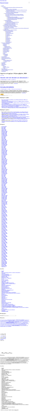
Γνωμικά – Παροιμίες (5, 280)
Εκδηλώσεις (3, 284)
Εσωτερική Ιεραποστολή (5, 290)
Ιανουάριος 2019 (4, 196)
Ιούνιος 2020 (3, 185)
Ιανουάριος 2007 (4, 242)
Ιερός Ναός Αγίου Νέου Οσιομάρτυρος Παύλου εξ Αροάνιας (11, 293)
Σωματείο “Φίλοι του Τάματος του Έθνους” (8, 402)
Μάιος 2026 (3, 128)
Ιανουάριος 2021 (4, 179)
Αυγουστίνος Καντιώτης (5, 275)
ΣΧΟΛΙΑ (5, 325)
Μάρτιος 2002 (4, 257)
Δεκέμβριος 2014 (4, 215)
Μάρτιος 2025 (4, 139)
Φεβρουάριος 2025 (4, 140)
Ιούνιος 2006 (3, 243)
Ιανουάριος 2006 (4, 246)
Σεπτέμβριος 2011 (4, 227)
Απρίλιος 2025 (4, 139)
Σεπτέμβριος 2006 (4, 242)
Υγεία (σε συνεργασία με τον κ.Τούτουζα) (8, 309)
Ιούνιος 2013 (3, 220)
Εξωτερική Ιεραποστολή (5, 287)
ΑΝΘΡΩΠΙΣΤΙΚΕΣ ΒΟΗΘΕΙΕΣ (20, 319)
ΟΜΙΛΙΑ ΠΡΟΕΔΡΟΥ (2, 324)
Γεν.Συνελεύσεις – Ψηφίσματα (6, 278)
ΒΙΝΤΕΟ (1, 358)
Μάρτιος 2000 (4, 265)
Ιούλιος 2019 (4, 193)
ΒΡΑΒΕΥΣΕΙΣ (6, 358)
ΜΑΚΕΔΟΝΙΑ (19, 323)
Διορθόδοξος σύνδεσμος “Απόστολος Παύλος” (9, 283)
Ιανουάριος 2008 (4, 238)
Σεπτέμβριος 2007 (4, 239)
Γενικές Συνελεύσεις (5, 279)
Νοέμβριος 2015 (4, 211)
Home (2, 271)
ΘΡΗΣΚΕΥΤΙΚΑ (25, 322)
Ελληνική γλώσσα (4, 286)
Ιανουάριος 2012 (4, 225)
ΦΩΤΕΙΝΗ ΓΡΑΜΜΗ (5, 311)
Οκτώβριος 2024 (4, 143)
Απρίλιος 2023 (4, 158)
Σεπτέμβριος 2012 (4, 223)
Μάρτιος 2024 (4, 149)
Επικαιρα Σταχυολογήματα (16, 89)
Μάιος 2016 (3, 208)
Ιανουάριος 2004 (4, 252)
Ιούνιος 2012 (3, 223)
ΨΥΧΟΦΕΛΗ (6, 326)
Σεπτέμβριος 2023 (4, 154)
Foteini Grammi (4, 79)
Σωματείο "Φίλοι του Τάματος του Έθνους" (8, 305)
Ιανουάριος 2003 (4, 255)
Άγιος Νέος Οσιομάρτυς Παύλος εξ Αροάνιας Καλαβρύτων (11, 272)
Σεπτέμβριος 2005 (4, 246)
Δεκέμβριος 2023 (4, 151)
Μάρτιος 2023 (4, 158)
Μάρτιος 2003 (4, 254)
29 (1, 339)
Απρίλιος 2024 (4, 148)
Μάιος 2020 (3, 185)
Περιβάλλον (4, 301)
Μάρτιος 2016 (4, 209)
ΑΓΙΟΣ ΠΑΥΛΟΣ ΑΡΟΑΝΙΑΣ (11, 319)
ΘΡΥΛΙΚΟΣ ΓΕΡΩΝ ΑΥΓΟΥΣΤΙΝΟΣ (3, 323)
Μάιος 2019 (3, 194)
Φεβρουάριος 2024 (4, 150)
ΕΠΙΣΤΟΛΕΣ (19, 322)
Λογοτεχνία (3, 296)
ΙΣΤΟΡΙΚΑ (14, 323)
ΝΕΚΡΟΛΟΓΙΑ (23, 323)
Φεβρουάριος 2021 (4, 178)
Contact (3, 270)
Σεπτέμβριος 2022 (4, 163)
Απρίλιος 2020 (4, 186)
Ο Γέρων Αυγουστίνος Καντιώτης (7, 299)
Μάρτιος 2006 (4, 245)
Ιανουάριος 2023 (4, 160)
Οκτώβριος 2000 (4, 263)
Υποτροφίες (3, 310)
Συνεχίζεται (16, 83)
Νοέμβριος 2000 (4, 262)
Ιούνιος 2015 (3, 212)
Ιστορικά (3, 293)
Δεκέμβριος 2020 (4, 180)
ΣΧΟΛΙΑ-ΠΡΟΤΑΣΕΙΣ (9, 325)
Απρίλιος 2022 (4, 167)
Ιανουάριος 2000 (4, 265)
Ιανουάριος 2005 (4, 249)
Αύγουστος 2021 (4, 173)
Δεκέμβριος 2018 (4, 196)
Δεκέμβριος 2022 (4, 161)
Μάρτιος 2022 (4, 168)
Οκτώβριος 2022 (4, 162)
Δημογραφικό (4, 281)
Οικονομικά (4, 300)
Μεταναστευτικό (4, 297)
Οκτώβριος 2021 (4, 172)
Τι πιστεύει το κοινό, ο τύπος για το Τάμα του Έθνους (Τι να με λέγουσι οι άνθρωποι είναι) (15, 308)
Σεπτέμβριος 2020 (4, 182)
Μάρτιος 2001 (4, 261)
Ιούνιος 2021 (3, 175)
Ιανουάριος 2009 (4, 235)
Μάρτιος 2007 (4, 241)
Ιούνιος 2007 (3, 240)
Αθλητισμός (3, 273)
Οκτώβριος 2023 (4, 153)
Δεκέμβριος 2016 (4, 207)
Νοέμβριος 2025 (4, 133)
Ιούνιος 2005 (3, 247)
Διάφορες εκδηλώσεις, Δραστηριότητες (8, 282)
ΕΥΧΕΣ (22, 360)
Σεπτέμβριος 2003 (4, 253)
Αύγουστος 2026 (4, 126)
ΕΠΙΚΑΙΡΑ (16, 322)
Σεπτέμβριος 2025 (4, 135)
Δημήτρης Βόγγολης (5, 116)
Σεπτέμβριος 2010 (4, 230)
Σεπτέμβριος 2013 (4, 219)
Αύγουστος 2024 (4, 145)
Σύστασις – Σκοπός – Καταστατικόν (7, 304)
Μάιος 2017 (3, 205)
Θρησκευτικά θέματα (5, 291)
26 (4, 338)
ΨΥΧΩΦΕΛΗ (9, 326)
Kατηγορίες (2, 315)
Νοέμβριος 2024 (4, 143)
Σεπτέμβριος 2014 (4, 215)
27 (5, 338)
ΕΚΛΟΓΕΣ (21, 321)
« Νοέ (1, 340)
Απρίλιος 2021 (4, 177)
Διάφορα (13, 79)
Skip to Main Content (3, 0)
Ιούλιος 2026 (4, 127)
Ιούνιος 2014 (3, 216)
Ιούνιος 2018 (3, 200)
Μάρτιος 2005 (4, 248)
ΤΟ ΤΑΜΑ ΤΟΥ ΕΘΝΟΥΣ (23, 325)
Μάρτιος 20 (3, 266)
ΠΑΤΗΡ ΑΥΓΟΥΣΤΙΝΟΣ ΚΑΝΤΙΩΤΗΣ (8, 324)
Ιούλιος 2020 (4, 184)
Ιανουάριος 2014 (4, 218)
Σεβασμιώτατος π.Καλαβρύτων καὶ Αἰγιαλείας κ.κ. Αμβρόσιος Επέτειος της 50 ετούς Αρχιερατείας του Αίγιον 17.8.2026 (15, 102)
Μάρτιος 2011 (4, 228)
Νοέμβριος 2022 (4, 162)
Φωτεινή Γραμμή (4, 2)
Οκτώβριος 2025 (4, 134)
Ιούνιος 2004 (3, 250)
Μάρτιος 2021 (4, 177)
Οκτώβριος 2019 (4, 191)
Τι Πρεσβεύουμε (4, 308)
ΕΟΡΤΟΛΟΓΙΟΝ (10, 322)
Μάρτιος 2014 (4, 217)
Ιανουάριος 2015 (4, 214)
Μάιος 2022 (3, 166)
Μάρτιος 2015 (4, 213)
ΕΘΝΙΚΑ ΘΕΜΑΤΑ (11, 321)
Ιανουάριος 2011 (4, 229)
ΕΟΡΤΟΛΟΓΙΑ (4, 360)
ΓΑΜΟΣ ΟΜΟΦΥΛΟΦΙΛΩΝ (17, 358)
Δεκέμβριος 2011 (4, 226)
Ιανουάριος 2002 (4, 258)
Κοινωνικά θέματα (5, 295)
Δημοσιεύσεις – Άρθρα (5, 379)
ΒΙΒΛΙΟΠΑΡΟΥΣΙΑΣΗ (27, 357)
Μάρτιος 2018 (4, 200)
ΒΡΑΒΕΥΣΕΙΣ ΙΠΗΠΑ (12, 320)
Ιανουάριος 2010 (4, 232)
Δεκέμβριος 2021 (4, 170)
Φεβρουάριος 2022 (4, 169)
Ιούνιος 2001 (3, 260)
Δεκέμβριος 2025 (4, 132)
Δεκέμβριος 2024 (4, 142)
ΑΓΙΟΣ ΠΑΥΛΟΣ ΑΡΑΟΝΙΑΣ (4, 357)
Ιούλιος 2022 (4, 165)
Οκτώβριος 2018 (4, 198)
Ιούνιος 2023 (3, 156)
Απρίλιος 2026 (4, 129)
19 (4, 337)
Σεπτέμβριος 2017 (4, 204)
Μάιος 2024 (3, 147)
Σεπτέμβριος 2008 (4, 236)
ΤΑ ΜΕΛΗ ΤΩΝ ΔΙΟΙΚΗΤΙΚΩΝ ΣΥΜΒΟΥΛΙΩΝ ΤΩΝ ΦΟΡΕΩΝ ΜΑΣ (12, 306)
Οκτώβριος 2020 (4, 181)
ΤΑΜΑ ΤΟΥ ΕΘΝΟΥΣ (16, 325)
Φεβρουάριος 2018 (4, 201)
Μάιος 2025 (3, 138)
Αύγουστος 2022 (4, 164)
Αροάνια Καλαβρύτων (5, 274)
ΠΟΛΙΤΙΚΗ (20, 324)
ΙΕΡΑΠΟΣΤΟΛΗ (9, 323)
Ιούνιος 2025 (3, 137)
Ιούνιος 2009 (3, 234)
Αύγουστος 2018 (4, 199)
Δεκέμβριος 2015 (4, 210)
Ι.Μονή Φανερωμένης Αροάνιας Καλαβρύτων (9, 292)
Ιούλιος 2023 (4, 155)
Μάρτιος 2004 (4, 251)
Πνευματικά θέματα (5, 303)
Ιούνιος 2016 (3, 208)
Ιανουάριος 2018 (4, 202)
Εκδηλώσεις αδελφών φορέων (6, 285)
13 (5, 336)
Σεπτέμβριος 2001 (4, 259)
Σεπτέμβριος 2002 (4, 256)
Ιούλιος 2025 (4, 136)
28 (0, 339)
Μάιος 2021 (3, 176)
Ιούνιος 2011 (3, 227)
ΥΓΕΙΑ (27, 325)
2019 (0, 357)
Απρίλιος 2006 (4, 244)
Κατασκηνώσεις (4, 294)
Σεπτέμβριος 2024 (4, 144)
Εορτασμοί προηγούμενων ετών (7, 288)
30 (2, 339)
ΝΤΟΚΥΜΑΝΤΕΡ (27, 323)
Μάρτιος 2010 (4, 231)
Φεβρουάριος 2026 (4, 131)
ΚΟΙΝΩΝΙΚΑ (16, 323)
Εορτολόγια (3, 289)
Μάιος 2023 (3, 157)
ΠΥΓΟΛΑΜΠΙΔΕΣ (2, 325)
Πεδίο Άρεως (4, 301)
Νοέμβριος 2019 (4, 190)
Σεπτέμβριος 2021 (4, 173)
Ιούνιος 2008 (3, 237)
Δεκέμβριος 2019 (4, 189)
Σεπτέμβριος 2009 (4, 233)
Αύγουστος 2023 (4, 154)
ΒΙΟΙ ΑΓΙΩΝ (3, 320)
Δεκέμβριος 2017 (4, 203)
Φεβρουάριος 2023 (4, 159)
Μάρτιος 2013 (4, 221)
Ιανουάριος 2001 (4, 261)
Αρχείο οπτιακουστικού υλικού (6, 274)
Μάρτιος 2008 (4, 238)
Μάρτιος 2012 (4, 224)
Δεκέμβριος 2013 (4, 219)
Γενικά (3, 278)
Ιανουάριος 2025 (4, 141)
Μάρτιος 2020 (4, 187)
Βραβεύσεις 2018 (4, 276)
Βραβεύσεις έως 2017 (5, 277)
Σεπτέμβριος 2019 (4, 192)
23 (2, 338)
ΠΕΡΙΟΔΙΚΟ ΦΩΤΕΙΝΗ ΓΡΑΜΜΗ (15, 324)
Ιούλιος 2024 (4, 146)
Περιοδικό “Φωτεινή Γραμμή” (6, 302)
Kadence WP (16, 409)
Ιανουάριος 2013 (4, 222)
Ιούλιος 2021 (4, 174)
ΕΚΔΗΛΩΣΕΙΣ (17, 321)
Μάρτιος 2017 (4, 206)
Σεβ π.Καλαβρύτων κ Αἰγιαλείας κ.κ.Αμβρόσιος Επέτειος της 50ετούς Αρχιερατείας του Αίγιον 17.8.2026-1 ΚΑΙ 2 (16, 103)
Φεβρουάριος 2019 (4, 195)
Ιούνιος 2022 (3, 166)
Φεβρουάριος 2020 (4, 188)
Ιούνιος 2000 (3, 264)
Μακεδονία (3, 297)
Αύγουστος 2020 (4, 183)
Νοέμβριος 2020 (4, 181)
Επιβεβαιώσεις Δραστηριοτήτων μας (8, 289)
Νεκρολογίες (4, 298)
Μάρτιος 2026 (4, 130)
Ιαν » (3, 340)
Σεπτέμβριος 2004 (4, 250)
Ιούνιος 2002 (3, 257)
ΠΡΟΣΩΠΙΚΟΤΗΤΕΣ (24, 324)
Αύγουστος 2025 (4, 135)
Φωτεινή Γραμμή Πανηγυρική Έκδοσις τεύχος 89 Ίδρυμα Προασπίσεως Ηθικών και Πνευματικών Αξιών (15, 100)
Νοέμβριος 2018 (4, 197)
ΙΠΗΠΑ (11, 323)
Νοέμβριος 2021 (4, 171)
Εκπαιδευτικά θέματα (5, 383)
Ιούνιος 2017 (3, 204)
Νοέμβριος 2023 (4, 152)
